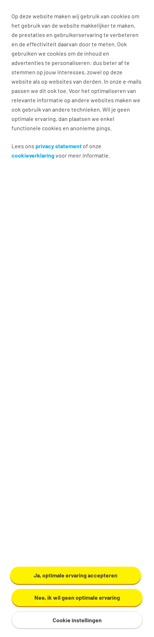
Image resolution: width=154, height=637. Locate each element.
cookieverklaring (32, 155)
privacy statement (58, 145)
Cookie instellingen (77, 620)
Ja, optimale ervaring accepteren (75, 575)
